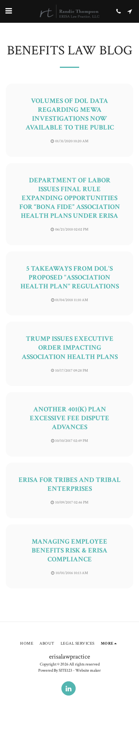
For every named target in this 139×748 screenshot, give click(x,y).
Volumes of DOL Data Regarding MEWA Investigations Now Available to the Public (69, 114)
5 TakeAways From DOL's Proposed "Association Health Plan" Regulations (69, 277)
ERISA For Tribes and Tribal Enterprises (70, 484)
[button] (8, 11)
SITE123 (65, 670)
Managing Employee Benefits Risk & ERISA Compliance (69, 550)
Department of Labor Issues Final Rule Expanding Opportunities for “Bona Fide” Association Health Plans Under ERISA (69, 198)
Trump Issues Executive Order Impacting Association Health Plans (70, 347)
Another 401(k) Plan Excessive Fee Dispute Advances (69, 418)
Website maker (88, 670)
